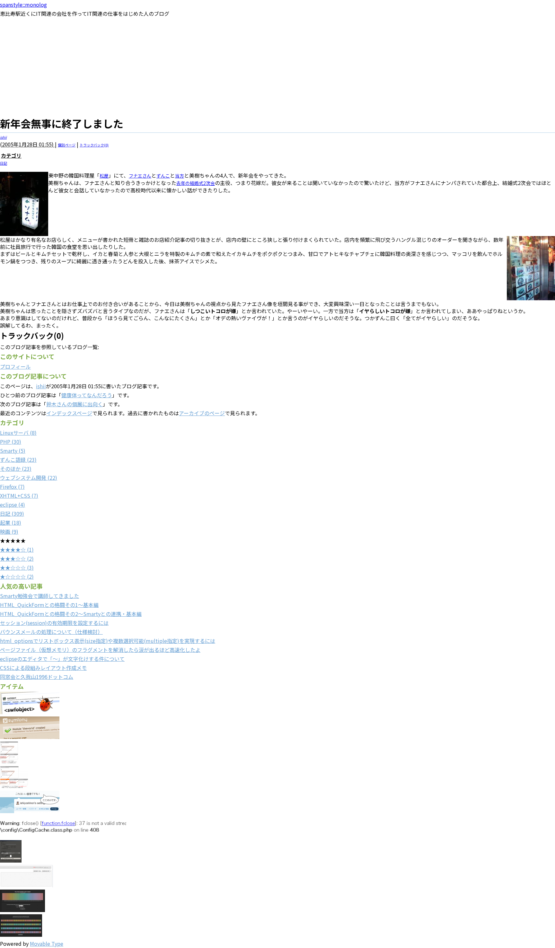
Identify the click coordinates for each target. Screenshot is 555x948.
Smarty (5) (12, 450)
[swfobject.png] (29, 712)
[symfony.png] (29, 737)
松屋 (104, 175)
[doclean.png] (9, 761)
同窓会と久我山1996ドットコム (36, 676)
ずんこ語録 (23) (18, 459)
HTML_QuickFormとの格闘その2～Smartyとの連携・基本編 (71, 614)
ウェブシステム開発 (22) (28, 477)
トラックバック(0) (94, 144)
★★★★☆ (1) (17, 549)
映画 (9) (9, 531)
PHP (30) (10, 441)
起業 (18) (10, 522)
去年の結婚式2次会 (195, 183)
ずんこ (163, 175)
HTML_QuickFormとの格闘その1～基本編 (49, 605)
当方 (179, 175)
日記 (3, 163)
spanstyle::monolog (23, 4)
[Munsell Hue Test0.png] (21, 934)
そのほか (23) (15, 468)
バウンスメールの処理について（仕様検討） (51, 632)
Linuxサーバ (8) (18, 432)
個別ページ (66, 144)
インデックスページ (69, 413)
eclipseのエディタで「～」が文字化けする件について (62, 659)
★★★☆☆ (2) (17, 558)
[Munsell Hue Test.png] (22, 910)
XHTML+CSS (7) (19, 495)
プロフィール (15, 366)
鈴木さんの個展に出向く (74, 404)
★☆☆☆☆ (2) (17, 576)
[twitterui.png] (29, 811)
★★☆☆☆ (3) (17, 567)
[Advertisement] (277, 66)
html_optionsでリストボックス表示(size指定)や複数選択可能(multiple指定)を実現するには (107, 641)
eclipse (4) (12, 504)
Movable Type (46, 943)
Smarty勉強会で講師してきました (39, 596)
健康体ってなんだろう (86, 395)
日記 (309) (12, 513)
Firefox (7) (12, 486)
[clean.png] (14, 786)
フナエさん (140, 175)
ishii (3, 137)
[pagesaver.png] (11, 860)
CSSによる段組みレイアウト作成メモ (43, 668)
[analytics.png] (26, 885)
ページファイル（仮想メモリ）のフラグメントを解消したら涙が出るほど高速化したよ (100, 650)
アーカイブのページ (202, 413)
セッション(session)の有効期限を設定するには (54, 623)
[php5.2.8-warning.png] (63, 835)
